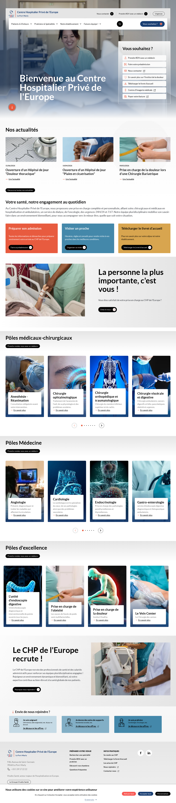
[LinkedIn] (149, 753)
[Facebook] (141, 753)
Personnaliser (162, 794)
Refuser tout (129, 794)
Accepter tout (145, 794)
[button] (74, 425)
